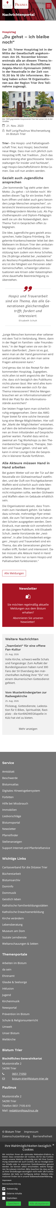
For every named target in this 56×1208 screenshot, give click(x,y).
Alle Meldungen (14, 573)
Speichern (13, 1203)
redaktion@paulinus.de (23, 1110)
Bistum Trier (12, 1050)
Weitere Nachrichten (22, 639)
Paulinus (9, 1087)
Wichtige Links (14, 858)
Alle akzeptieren (39, 1203)
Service (8, 763)
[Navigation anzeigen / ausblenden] (49, 6)
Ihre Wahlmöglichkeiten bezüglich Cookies (28, 1147)
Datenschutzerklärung (41, 1176)
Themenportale (14, 954)
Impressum (6, 1180)
